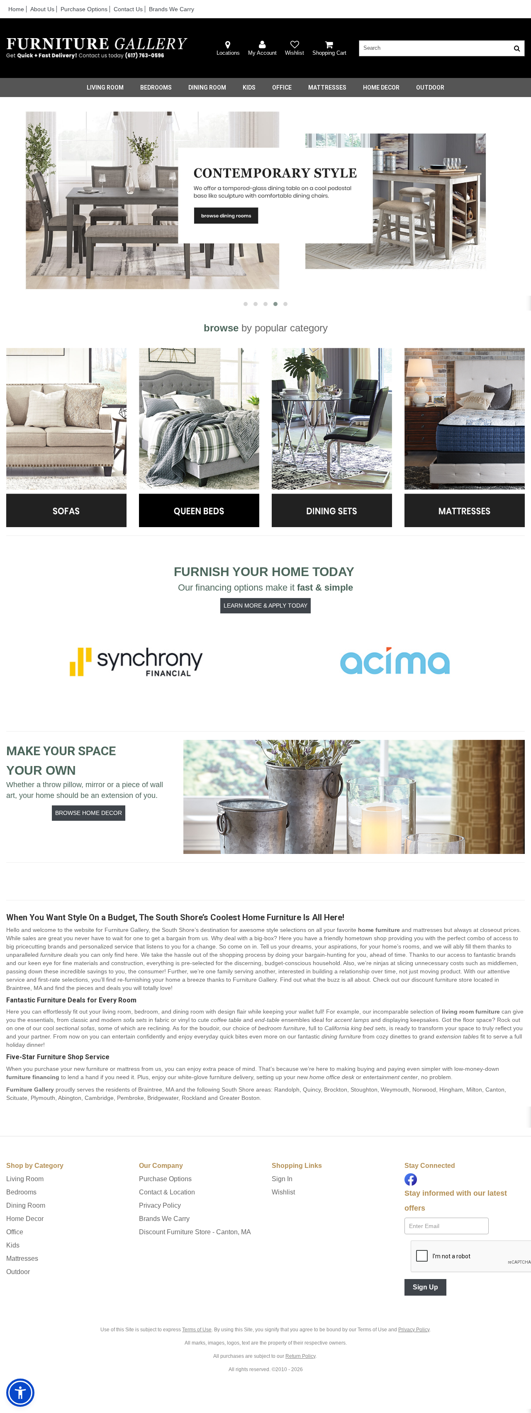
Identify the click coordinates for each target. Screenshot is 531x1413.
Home (16, 9)
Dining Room (207, 87)
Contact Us (128, 9)
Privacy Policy (160, 1205)
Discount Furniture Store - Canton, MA (195, 1231)
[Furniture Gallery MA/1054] (97, 48)
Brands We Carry (171, 9)
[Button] (517, 48)
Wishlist (283, 1192)
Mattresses (327, 87)
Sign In (282, 1178)
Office (282, 87)
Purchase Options (84, 9)
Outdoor (430, 87)
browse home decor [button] (88, 813)
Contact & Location (167, 1192)
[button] (262, 48)
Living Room (105, 87)
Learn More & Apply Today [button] (265, 605)
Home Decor (381, 87)
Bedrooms (156, 87)
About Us (42, 9)
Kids (249, 87)
